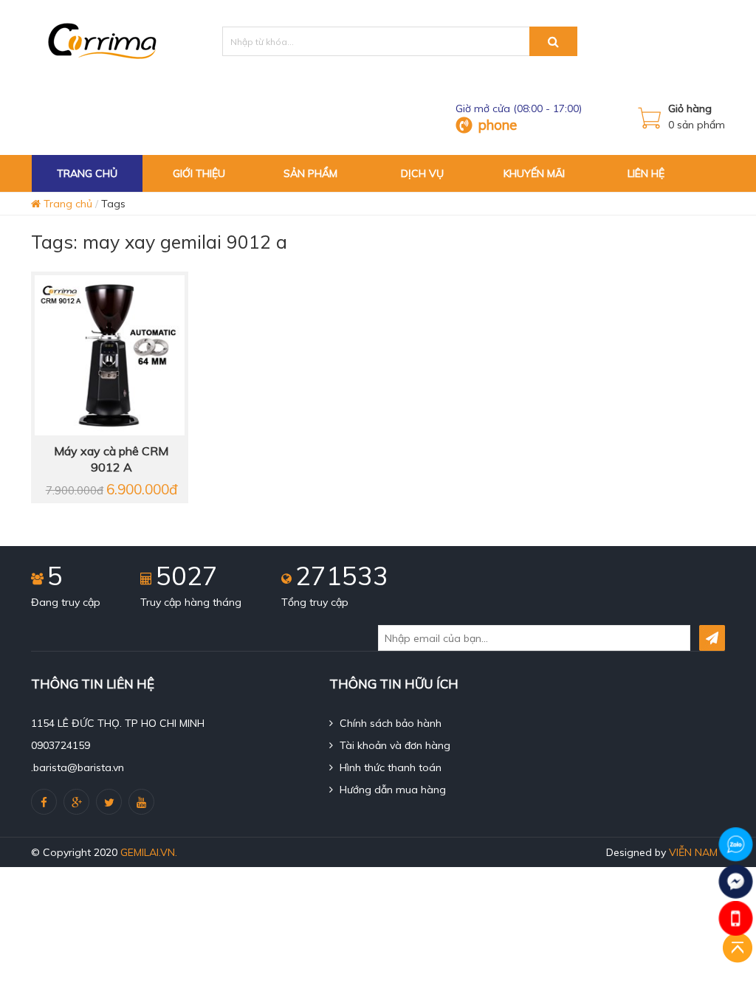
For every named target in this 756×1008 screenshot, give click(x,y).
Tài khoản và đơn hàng (393, 745)
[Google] (76, 802)
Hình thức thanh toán (389, 767)
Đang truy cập (65, 602)
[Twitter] (109, 802)
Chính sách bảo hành (389, 723)
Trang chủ (66, 203)
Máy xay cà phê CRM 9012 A (111, 458)
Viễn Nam (693, 852)
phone (497, 125)
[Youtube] (141, 802)
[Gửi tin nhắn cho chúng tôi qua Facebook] (735, 881)
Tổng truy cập (314, 602)
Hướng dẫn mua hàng (391, 789)
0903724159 (60, 745)
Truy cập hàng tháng (190, 602)
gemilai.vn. (148, 852)
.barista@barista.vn (77, 767)
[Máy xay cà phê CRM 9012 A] (109, 354)
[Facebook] (44, 802)
